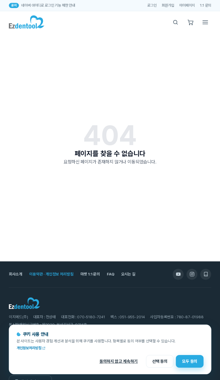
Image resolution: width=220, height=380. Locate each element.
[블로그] (205, 274)
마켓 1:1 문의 (90, 274)
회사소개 (15, 274)
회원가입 (168, 5)
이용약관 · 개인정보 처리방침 (51, 274)
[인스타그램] (191, 274)
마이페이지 (187, 5)
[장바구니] (190, 22)
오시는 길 (128, 274)
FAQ (110, 274)
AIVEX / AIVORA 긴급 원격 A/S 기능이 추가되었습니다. (61, 6)
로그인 (152, 5)
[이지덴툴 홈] (26, 22)
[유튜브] (178, 274)
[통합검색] (175, 22)
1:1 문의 (205, 5)
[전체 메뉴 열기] (205, 22)
